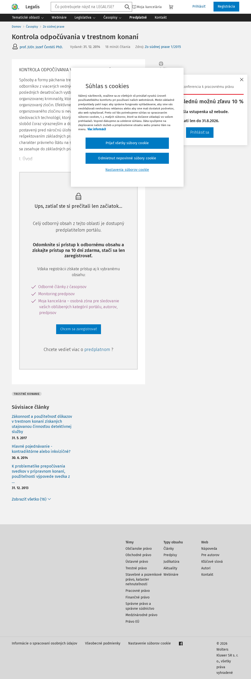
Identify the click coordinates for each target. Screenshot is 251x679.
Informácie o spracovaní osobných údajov (44, 643)
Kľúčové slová (212, 562)
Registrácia (226, 6)
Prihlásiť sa (199, 132)
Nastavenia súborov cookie (127, 170)
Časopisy (32, 26)
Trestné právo (136, 568)
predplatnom (97, 349)
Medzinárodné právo (141, 615)
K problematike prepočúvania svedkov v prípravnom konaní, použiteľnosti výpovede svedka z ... (41, 474)
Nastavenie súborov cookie (149, 643)
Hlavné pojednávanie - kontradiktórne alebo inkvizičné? (41, 449)
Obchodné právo (138, 555)
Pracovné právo (138, 591)
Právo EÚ (132, 622)
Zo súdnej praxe (53, 26)
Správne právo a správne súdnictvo (140, 606)
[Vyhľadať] (127, 7)
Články (168, 549)
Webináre (170, 575)
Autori (206, 568)
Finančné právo (138, 597)
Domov (16, 26)
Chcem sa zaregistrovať (78, 329)
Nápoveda (209, 549)
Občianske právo (139, 549)
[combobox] (91, 7)
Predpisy (170, 555)
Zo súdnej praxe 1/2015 (163, 47)
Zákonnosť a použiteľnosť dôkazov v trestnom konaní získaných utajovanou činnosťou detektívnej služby (42, 424)
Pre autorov (210, 555)
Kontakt (207, 575)
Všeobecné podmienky (102, 643)
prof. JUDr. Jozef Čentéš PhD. (41, 47)
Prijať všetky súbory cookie (127, 143)
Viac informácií (97, 129)
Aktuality (170, 568)
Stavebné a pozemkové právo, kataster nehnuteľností (144, 579)
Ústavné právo (137, 562)
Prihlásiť (198, 6)
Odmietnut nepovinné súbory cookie (127, 158)
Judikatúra (171, 562)
